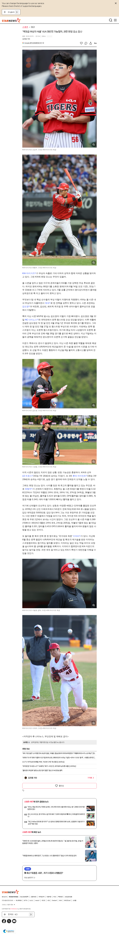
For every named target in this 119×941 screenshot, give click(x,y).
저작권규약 (41, 896)
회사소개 (4, 896)
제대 (47, 303)
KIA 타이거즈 (28, 273)
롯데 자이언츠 (79, 476)
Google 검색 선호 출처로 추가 (33, 43)
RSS (54, 896)
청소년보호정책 (24, 896)
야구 (33, 27)
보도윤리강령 (68, 896)
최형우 (28, 489)
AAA (60, 900)
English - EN (13, 12)
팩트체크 (60, 896)
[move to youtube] (14, 921)
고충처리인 (33, 896)
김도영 (25, 306)
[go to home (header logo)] (11, 20)
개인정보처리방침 (13, 896)
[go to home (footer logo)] (10, 891)
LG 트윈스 (27, 476)
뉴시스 (31, 900)
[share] (90, 43)
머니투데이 (19, 900)
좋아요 (61, 786)
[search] (110, 20)
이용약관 (49, 896)
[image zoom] (94, 144)
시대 (48, 900)
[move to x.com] (9, 921)
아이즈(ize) (67, 900)
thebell (54, 900)
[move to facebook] (4, 921)
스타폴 (74, 900)
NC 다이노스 (31, 319)
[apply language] (17, 12)
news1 (37, 900)
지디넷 (43, 900)
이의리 (76, 536)
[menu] (115, 20)
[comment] (86, 43)
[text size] (95, 43)
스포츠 (25, 27)
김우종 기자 (26, 39)
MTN (25, 900)
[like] (81, 43)
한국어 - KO (13, 914)
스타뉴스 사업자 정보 (7, 904)
